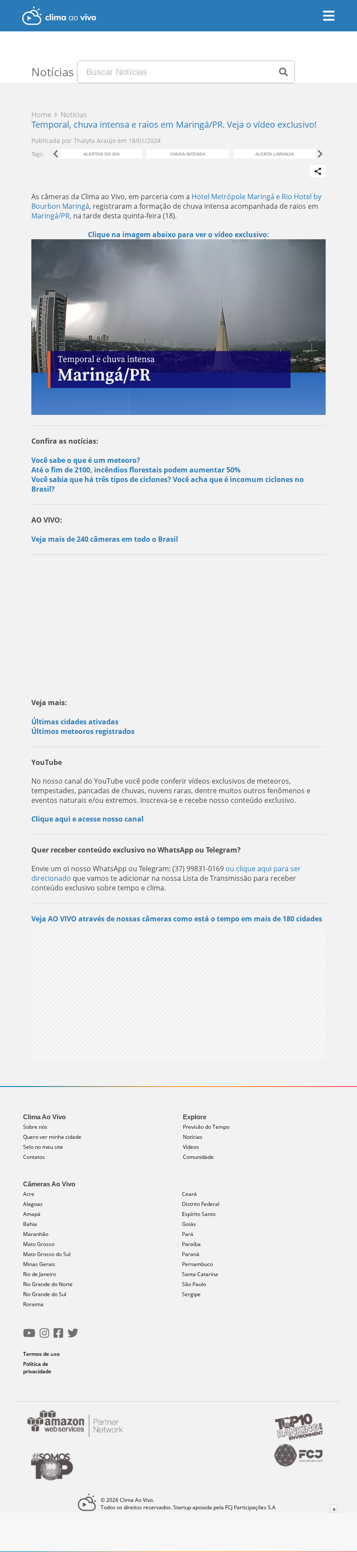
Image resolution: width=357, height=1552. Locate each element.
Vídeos (191, 1147)
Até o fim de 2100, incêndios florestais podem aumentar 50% (135, 470)
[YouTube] (29, 1336)
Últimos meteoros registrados (83, 731)
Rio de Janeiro (39, 1274)
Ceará (189, 1194)
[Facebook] (58, 1336)
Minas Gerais (39, 1264)
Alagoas (33, 1204)
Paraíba (191, 1244)
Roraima (33, 1304)
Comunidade (198, 1157)
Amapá (31, 1214)
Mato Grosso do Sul (47, 1254)
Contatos (34, 1157)
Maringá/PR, (51, 216)
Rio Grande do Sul (44, 1294)
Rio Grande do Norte (48, 1284)
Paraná (190, 1254)
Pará (187, 1234)
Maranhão (35, 1234)
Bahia (30, 1224)
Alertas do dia (101, 154)
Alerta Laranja (274, 154)
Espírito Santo (199, 1214)
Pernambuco (197, 1264)
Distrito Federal (200, 1204)
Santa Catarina (200, 1274)
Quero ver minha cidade (52, 1137)
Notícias (192, 1137)
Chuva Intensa (187, 154)
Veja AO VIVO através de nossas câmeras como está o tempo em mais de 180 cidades (176, 919)
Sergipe (191, 1294)
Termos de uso (41, 1354)
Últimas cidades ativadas (74, 722)
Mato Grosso (38, 1244)
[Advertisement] (178, 625)
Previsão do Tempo (206, 1127)
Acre (28, 1194)
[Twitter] (72, 1336)
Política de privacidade (37, 1367)
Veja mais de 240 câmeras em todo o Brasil (104, 539)
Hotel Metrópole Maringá (233, 196)
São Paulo (194, 1284)
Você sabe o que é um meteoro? (85, 460)
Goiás (189, 1224)
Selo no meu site (43, 1147)
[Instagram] (44, 1336)
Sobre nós (35, 1127)
